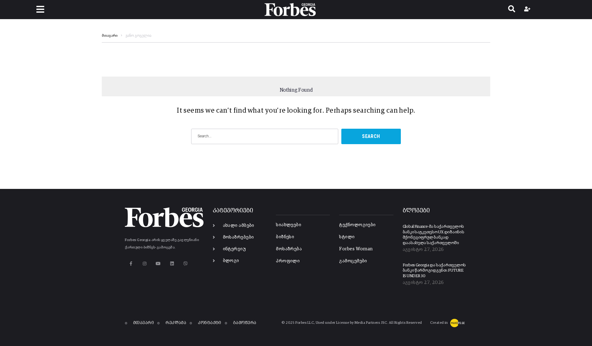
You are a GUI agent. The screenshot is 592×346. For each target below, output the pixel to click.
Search (371, 136)
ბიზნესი (285, 237)
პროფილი (288, 261)
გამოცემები (353, 261)
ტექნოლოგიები (357, 225)
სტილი (347, 237)
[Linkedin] (172, 263)
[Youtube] (158, 263)
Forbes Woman (355, 249)
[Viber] (186, 263)
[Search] (511, 9)
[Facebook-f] (131, 263)
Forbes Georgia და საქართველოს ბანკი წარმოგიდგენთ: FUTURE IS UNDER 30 (434, 270)
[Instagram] (144, 263)
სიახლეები (288, 225)
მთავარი (109, 36)
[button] (40, 9)
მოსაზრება (289, 249)
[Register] (528, 9)
